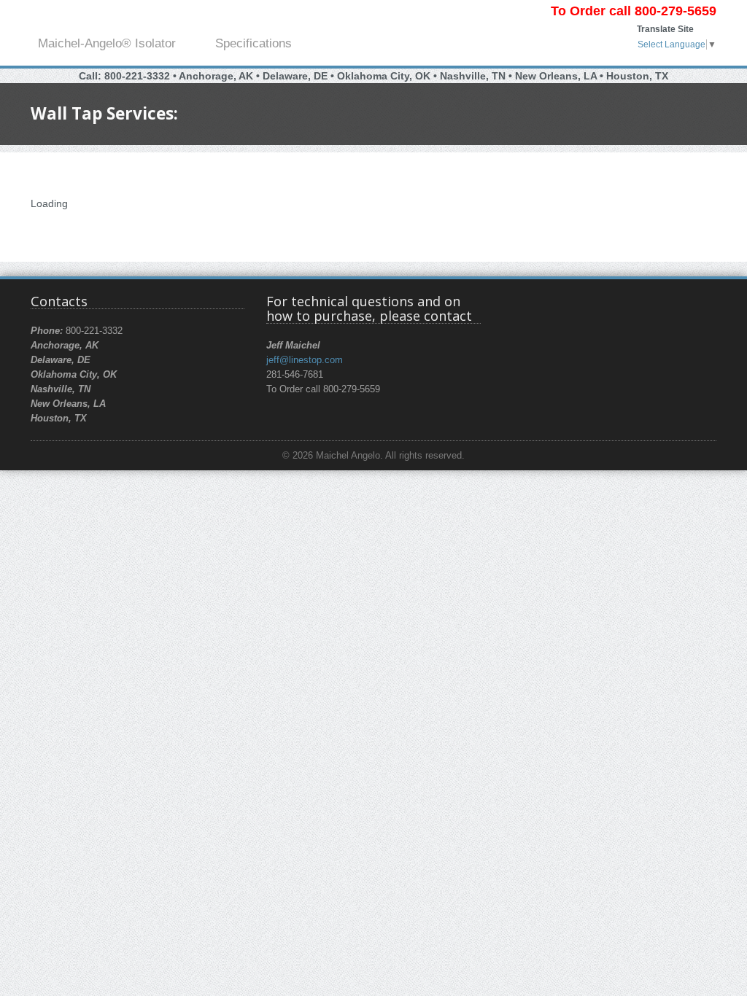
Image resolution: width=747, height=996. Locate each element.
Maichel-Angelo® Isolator (107, 43)
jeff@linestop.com (304, 360)
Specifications (253, 43)
